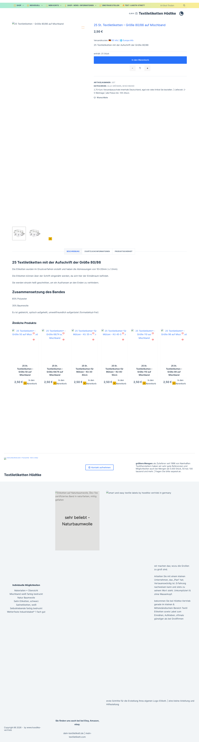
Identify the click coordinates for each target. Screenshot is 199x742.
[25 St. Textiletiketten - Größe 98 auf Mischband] (174, 346)
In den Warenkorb (140, 60)
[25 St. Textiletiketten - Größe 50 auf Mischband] (25, 346)
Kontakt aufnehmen (101, 467)
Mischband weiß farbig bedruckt (26, 594)
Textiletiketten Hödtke (157, 13)
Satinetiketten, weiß (26, 604)
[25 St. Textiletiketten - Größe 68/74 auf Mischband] (55, 346)
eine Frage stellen (110, 5)
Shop (19, 5)
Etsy (86, 720)
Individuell (35, 5)
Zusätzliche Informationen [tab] (97, 251)
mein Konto (54, 5)
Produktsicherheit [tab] (123, 251)
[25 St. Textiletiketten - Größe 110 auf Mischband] (144, 346)
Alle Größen (114, 86)
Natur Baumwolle (26, 597)
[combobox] (171, 5)
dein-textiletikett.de (73, 733)
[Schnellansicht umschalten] (34, 339)
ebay (77, 724)
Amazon (94, 720)
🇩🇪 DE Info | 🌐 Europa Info (121, 40)
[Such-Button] (184, 5)
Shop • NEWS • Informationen (80, 5)
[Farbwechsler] (181, 13)
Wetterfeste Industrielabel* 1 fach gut (26, 611)
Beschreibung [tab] (73, 251)
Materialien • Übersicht (26, 590)
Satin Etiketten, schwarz (26, 601)
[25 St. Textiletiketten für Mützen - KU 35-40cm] (84, 346)
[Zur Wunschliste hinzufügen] (34, 333)
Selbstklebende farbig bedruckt (26, 608)
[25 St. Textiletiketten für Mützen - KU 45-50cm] (114, 346)
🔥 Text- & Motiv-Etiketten (135, 5)
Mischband (128, 86)
